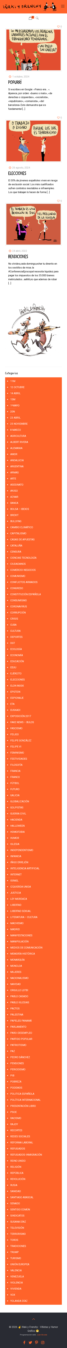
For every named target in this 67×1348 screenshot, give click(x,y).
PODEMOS (16, 1087)
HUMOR (14, 838)
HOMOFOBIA (17, 831)
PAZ (12, 1051)
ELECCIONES (17, 173)
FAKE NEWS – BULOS (22, 722)
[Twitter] (30, 1342)
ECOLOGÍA (16, 649)
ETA (12, 704)
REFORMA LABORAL (21, 1142)
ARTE (13, 478)
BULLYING (15, 521)
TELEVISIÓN (17, 1227)
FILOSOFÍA (16, 764)
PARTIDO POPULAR (21, 1039)
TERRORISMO (18, 1233)
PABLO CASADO (19, 996)
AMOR (13, 454)
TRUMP (14, 1252)
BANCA (14, 502)
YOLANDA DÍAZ (19, 1300)
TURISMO (15, 1258)
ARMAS (14, 472)
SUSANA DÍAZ (18, 1221)
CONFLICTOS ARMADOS (24, 582)
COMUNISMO (17, 576)
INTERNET (16, 874)
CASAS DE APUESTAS (22, 539)
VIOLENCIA (16, 1282)
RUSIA (13, 1185)
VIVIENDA (15, 1288)
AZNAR (14, 496)
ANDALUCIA (17, 460)
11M (12, 381)
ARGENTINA (17, 466)
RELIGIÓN (15, 1166)
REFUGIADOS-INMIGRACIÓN (26, 1154)
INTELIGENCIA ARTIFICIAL (25, 868)
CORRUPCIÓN (18, 612)
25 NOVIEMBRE (19, 423)
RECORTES (16, 1130)
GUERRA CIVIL (18, 813)
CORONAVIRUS (18, 606)
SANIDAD (15, 1191)
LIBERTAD (15, 905)
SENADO (15, 1203)
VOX (12, 1294)
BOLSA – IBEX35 (19, 509)
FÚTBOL (14, 783)
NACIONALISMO (19, 978)
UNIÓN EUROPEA (19, 1264)
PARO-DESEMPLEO (21, 1032)
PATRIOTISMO (18, 1045)
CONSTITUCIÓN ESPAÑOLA (25, 594)
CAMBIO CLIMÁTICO (21, 527)
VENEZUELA (17, 1276)
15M (12, 399)
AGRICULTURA (18, 435)
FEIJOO (14, 734)
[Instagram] (42, 1342)
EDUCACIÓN (17, 661)
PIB (12, 1075)
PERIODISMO (17, 1069)
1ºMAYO (14, 405)
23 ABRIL (15, 417)
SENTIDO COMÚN (20, 1209)
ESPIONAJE (17, 697)
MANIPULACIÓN (19, 941)
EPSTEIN (15, 691)
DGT (12, 643)
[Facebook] (24, 1342)
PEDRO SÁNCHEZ (20, 1057)
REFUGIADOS (17, 1148)
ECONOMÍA (16, 655)
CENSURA (15, 551)
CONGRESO (16, 588)
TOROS (14, 1240)
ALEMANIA (16, 448)
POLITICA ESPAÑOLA (22, 1093)
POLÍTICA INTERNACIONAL (25, 1099)
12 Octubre (17, 387)
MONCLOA (16, 965)
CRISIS (14, 618)
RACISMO (15, 1118)
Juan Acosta (42, 1335)
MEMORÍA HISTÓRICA (22, 953)
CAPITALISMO (18, 533)
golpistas (16, 807)
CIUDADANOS (18, 563)
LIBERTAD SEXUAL (20, 911)
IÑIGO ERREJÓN (19, 862)
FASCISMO (16, 728)
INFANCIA (15, 856)
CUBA (13, 624)
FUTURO (14, 789)
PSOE (13, 1112)
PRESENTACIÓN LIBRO (23, 1106)
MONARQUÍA (17, 959)
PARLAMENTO (18, 1026)
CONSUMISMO (18, 600)
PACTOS (15, 1008)
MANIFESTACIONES (21, 935)
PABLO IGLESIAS (19, 1002)
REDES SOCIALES (20, 1136)
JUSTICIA (15, 892)
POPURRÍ (14, 82)
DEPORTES (16, 637)
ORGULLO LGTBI (19, 990)
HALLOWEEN (17, 825)
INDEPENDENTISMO (21, 850)
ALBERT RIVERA (19, 442)
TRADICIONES (18, 1246)
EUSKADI (15, 710)
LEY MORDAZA (18, 898)
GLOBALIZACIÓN (19, 801)
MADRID (15, 929)
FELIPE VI (15, 746)
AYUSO (14, 490)
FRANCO (15, 777)
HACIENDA (16, 819)
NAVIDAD (15, 984)
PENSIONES (17, 1063)
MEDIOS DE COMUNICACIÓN (26, 947)
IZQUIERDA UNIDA (20, 886)
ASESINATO (16, 484)
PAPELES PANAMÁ (21, 1020)
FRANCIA (15, 771)
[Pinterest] (36, 1342)
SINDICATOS (17, 1215)
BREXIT (14, 515)
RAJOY (14, 1124)
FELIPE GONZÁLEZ (20, 740)
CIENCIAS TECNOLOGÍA (23, 557)
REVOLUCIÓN (17, 1179)
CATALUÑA (16, 545)
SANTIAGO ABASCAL (22, 1197)
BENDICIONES (18, 257)
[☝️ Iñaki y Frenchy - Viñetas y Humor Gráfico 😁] (29, 7)
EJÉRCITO (16, 673)
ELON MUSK (17, 685)
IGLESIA (14, 844)
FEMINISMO (17, 752)
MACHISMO (17, 923)
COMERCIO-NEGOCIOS (23, 569)
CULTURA (15, 630)
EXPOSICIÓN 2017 (20, 716)
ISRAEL (14, 880)
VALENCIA (16, 1270)
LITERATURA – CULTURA (23, 917)
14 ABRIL (15, 393)
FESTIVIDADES (18, 758)
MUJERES (15, 972)
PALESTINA (16, 1014)
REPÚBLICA (16, 1173)
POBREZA (15, 1081)
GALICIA (14, 795)
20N (12, 411)
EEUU (13, 667)
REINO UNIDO (18, 1160)
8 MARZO (15, 429)
